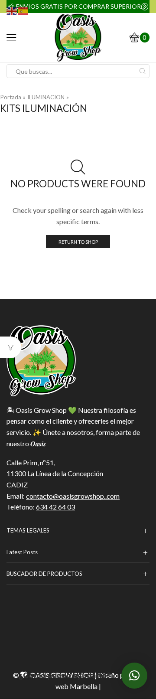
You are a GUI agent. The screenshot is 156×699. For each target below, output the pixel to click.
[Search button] (142, 71)
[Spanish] (23, 10)
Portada (10, 97)
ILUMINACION (46, 97)
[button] (134, 676)
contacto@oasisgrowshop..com (73, 496)
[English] (12, 10)
